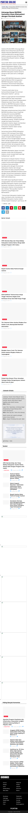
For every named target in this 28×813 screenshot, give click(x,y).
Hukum (18, 786)
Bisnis (17, 790)
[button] (26, 2)
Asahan (4, 237)
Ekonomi (18, 788)
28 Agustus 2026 (6, 384)
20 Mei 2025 (13, 758)
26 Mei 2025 (13, 736)
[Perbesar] (24, 634)
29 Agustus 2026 (6, 246)
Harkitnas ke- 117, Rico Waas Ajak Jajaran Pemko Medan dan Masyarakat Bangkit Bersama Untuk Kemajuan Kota (17, 753)
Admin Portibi (6, 470)
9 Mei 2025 (13, 768)
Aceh (4, 786)
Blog (7, 6)
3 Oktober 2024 (16, 726)
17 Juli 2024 (13, 746)
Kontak (18, 800)
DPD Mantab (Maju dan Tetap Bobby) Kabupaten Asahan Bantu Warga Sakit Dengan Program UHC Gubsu (13, 242)
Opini (4, 802)
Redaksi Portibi (7, 726)
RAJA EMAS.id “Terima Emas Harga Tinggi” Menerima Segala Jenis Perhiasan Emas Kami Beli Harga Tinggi (13, 296)
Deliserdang (6, 788)
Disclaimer (19, 798)
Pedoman (19, 796)
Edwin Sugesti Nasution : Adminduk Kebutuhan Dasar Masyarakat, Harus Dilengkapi (16, 486)
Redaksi (18, 802)
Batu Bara (5, 790)
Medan (5, 784)
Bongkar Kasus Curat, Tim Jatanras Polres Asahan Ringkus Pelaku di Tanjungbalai (12, 352)
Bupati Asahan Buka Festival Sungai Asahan (17, 495)
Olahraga (5, 798)
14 (20, 726)
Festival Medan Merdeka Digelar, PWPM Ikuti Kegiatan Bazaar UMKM (17, 476)
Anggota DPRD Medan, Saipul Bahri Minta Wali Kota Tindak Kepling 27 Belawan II (17, 732)
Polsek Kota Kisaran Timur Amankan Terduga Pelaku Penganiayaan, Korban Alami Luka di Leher (13, 380)
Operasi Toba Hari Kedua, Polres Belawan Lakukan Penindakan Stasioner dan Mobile (17, 742)
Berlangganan (20, 804)
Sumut (6, 716)
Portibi (3, 6)
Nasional (18, 782)
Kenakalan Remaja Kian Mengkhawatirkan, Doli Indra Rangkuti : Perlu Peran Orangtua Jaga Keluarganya (17, 504)
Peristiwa (5, 796)
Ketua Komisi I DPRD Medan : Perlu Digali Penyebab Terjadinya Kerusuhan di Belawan (17, 764)
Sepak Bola (6, 800)
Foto (4, 804)
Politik (18, 784)
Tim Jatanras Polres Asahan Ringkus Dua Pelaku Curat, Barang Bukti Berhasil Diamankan (13, 324)
